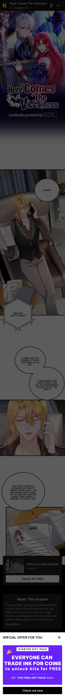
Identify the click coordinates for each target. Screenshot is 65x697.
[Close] (59, 637)
